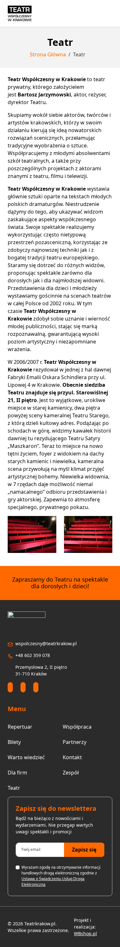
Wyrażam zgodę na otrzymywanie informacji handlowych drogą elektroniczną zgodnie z (60, 876)
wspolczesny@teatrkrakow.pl (46, 643)
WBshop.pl (85, 933)
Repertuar (20, 726)
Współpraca (77, 726)
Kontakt (72, 757)
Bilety (14, 742)
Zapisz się (84, 849)
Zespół (71, 772)
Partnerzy (74, 742)
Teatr (14, 787)
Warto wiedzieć (26, 757)
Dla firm (17, 772)
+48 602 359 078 (32, 655)
